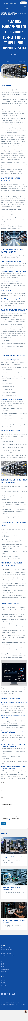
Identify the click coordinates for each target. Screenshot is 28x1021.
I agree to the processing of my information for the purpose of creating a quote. (14, 817)
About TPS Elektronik (6, 968)
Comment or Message (6, 804)
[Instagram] (12, 994)
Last (15, 787)
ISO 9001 (3, 980)
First (2, 787)
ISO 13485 (3, 983)
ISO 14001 (3, 985)
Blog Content (11, 12)
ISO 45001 (3, 987)
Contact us (3, 971)
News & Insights (4, 12)
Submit (3, 823)
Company (3, 790)
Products (3, 966)
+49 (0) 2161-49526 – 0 (8, 2)
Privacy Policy (15, 1004)
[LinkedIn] (2, 994)
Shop (2, 963)
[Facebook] (9, 994)
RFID (17, 118)
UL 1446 (3, 982)
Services (3, 964)
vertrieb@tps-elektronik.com (9, 3)
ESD (11, 92)
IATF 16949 (3, 979)
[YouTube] (5, 994)
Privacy (10, 819)
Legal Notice (22, 1004)
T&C (10, 1004)
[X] (7, 994)
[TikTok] (14, 994)
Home (2, 961)
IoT (20, 118)
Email (2, 797)
